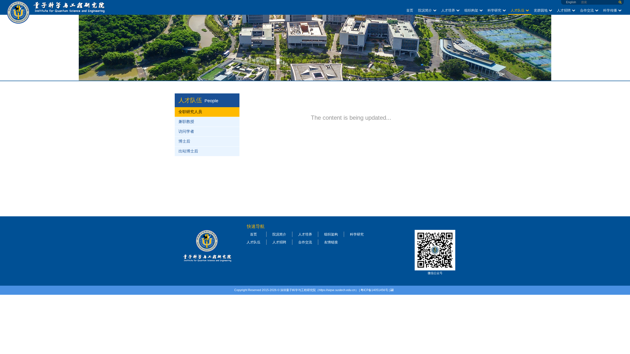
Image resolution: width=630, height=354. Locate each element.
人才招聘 (564, 10)
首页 (409, 10)
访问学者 (186, 131)
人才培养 (448, 10)
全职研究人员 (190, 112)
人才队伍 (517, 10)
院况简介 (425, 10)
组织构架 (471, 10)
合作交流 (587, 10)
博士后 (184, 141)
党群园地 (541, 10)
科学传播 (610, 10)
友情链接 (331, 242)
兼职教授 (186, 121)
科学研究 (494, 10)
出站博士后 (188, 151)
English (571, 2)
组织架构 (331, 234)
